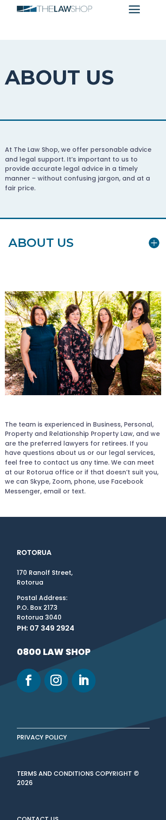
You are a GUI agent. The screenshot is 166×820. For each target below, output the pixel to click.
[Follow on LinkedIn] (84, 681)
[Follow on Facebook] (29, 681)
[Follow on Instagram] (56, 681)
